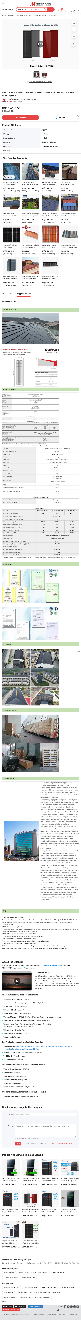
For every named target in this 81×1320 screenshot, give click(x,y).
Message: (10, 1126)
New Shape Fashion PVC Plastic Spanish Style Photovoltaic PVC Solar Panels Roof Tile (30, 277)
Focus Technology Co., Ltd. (26, 1314)
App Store (7, 1306)
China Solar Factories (31, 1287)
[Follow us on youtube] (74, 1306)
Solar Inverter (29, 1046)
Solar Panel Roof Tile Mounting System (48, 1292)
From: (12, 1115)
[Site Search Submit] (51, 9)
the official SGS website (52, 965)
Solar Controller (24, 1272)
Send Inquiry (21, 117)
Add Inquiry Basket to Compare (40, 82)
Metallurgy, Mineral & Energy (17, 15)
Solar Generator (9, 1272)
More (4, 1301)
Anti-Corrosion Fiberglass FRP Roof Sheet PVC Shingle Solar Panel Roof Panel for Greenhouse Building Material (11, 183)
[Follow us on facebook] (65, 1306)
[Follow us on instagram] (71, 1306)
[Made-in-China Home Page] (40, 4)
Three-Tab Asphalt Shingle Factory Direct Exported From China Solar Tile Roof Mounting (30, 215)
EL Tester (36, 1049)
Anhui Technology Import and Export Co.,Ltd (21, 99)
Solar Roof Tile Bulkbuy (42, 1298)
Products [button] (21, 9)
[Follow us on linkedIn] (58, 1309)
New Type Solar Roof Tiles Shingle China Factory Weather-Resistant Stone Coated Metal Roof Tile (30, 246)
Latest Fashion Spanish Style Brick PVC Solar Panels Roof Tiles (49, 246)
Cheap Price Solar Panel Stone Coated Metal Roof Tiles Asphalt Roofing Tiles (50, 215)
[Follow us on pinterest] (77, 1306)
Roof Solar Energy (10, 1298)
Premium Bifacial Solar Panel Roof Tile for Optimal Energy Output (10, 246)
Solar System (52, 1046)
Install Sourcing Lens (12, 1309)
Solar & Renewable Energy (37, 15)
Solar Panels (52, 15)
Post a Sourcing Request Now (61, 1144)
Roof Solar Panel (25, 1298)
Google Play (20, 1306)
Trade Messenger (35, 1306)
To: (13, 1120)
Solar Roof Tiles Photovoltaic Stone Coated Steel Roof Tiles (68, 183)
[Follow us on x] (68, 1306)
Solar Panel (20, 1046)
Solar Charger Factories (11, 1287)
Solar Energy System (40, 1272)
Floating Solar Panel (57, 1272)
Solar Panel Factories (49, 1287)
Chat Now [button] (61, 118)
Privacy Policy (73, 1314)
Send (18, 1144)
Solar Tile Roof (8, 1292)
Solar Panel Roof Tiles (25, 1292)
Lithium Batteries (41, 1046)
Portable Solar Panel (28, 1277)
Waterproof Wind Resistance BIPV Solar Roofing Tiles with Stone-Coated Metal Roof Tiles (11, 215)
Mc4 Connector (27, 1049)
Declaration (62, 1314)
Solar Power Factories (67, 1287)
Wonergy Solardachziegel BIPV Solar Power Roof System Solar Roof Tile (50, 183)
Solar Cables (16, 1049)
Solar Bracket (63, 1046)
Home (4, 15)
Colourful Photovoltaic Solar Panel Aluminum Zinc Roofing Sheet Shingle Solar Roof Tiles (69, 215)
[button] (3, 3)
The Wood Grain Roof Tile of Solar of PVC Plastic (50, 277)
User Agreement (52, 1314)
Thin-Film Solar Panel (11, 1277)
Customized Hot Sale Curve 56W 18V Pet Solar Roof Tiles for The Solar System (69, 246)
